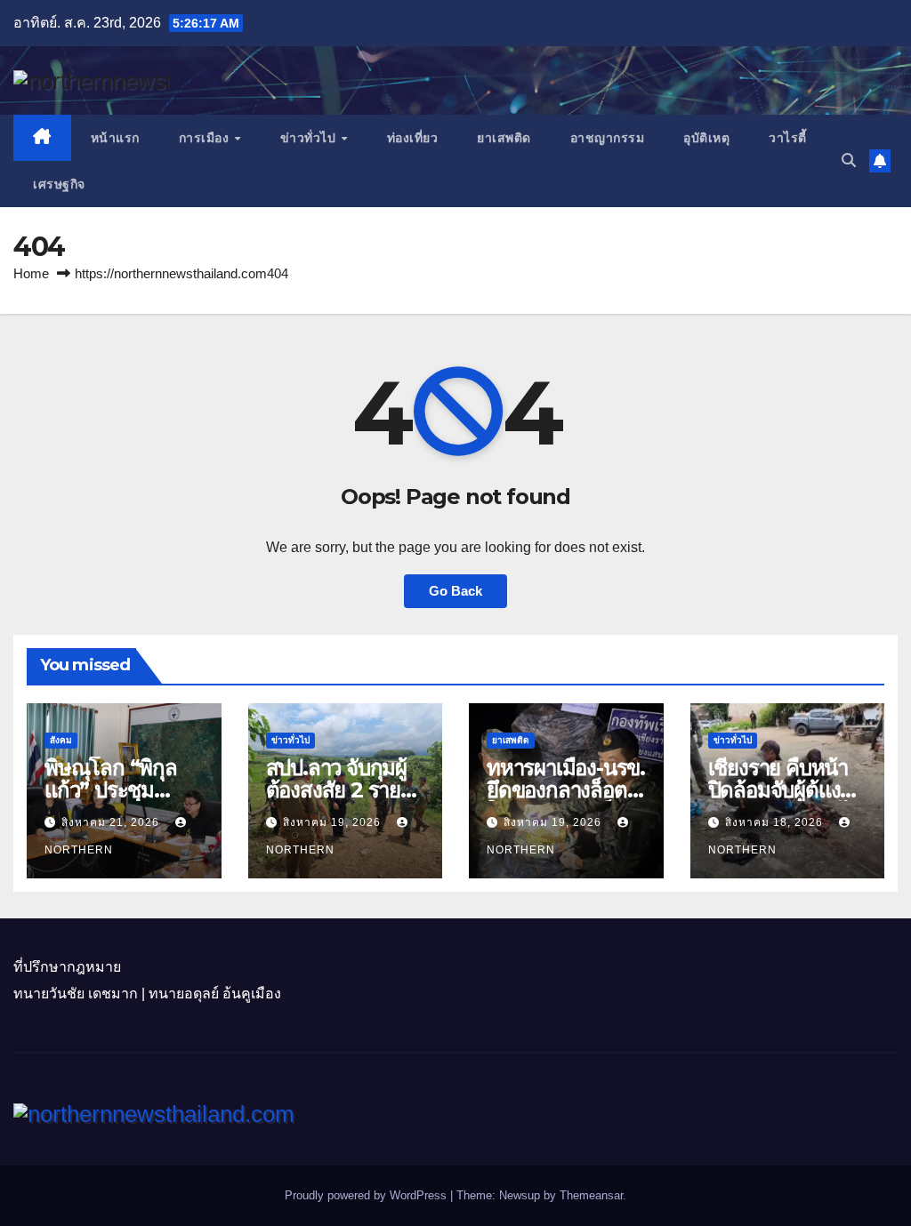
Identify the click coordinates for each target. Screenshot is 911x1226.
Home (31, 273)
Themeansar (591, 1195)
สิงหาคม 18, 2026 (775, 822)
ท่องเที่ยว (413, 138)
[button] (849, 160)
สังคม (61, 740)
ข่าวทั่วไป (310, 138)
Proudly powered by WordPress (367, 1195)
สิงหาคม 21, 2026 (112, 822)
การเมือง (206, 138)
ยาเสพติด (504, 138)
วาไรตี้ (788, 138)
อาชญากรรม (607, 138)
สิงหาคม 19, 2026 (333, 822)
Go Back (455, 590)
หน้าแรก (115, 138)
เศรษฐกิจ (59, 184)
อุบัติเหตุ (706, 138)
